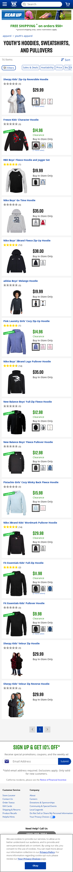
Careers (34, 799)
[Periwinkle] (36, 347)
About (33, 795)
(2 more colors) (39, 593)
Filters (10, 67)
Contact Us (8, 799)
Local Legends (37, 809)
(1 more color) (38, 106)
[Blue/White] (36, 102)
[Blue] (50, 468)
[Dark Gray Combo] (43, 548)
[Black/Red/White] (36, 548)
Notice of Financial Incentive (53, 779)
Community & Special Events (43, 806)
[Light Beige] (50, 427)
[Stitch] (50, 145)
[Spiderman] (36, 145)
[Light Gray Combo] (43, 182)
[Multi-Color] (50, 102)
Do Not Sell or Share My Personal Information (51, 813)
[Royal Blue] (50, 589)
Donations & (42, 802)
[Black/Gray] (36, 182)
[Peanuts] (43, 145)
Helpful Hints (9, 816)
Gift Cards (8, 806)
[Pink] (50, 347)
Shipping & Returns (12, 809)
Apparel (7, 35)
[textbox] (36, 761)
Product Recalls (10, 813)
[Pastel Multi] (43, 102)
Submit (65, 761)
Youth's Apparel (24, 35)
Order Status (9, 802)
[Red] (43, 222)
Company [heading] (35, 790)
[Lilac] (43, 347)
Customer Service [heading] (12, 790)
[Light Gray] (43, 303)
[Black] (36, 263)
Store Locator (9, 795)
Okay (35, 865)
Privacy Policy (47, 852)
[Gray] (36, 222)
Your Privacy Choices (29, 858)
